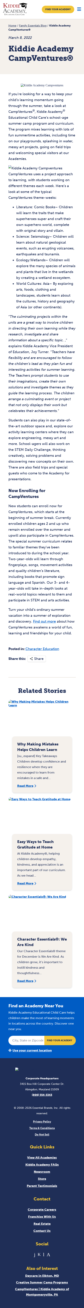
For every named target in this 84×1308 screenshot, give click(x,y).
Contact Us (42, 1231)
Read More (25, 786)
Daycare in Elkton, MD (42, 1276)
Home (12, 25)
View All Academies (42, 1157)
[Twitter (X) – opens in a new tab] (39, 1254)
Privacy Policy (42, 1121)
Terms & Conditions (42, 1128)
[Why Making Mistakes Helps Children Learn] (42, 720)
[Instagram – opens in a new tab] (48, 1254)
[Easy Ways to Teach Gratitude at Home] (42, 817)
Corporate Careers (42, 1209)
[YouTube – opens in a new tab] (43, 1254)
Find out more (44, 621)
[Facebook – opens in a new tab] (34, 1254)
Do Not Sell (42, 1134)
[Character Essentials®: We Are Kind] (42, 915)
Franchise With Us (42, 1216)
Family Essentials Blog (32, 25)
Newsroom (42, 1172)
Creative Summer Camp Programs (42, 1282)
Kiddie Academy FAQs (42, 1164)
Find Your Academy (58, 9)
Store (42, 1179)
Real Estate (42, 1224)
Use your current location (32, 1050)
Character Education (42, 649)
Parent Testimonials (42, 1186)
